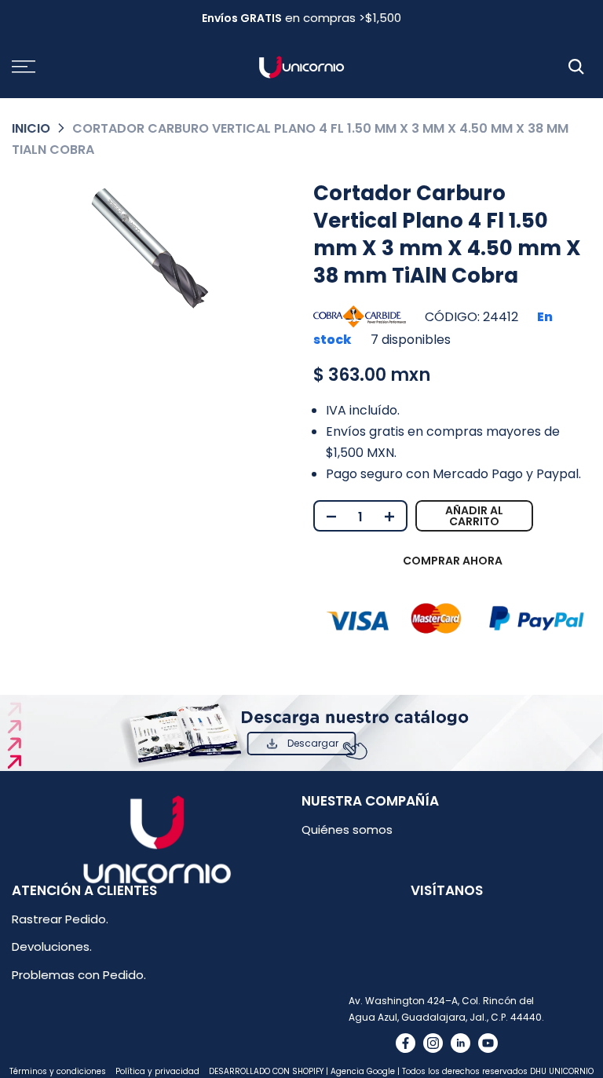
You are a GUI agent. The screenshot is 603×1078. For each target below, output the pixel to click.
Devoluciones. (52, 946)
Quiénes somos (347, 829)
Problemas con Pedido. (79, 975)
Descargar (312, 743)
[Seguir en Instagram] (433, 1043)
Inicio (31, 128)
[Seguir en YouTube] (488, 1043)
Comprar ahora (452, 560)
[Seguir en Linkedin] (460, 1043)
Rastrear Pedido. (60, 919)
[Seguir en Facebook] (405, 1043)
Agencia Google (363, 1071)
